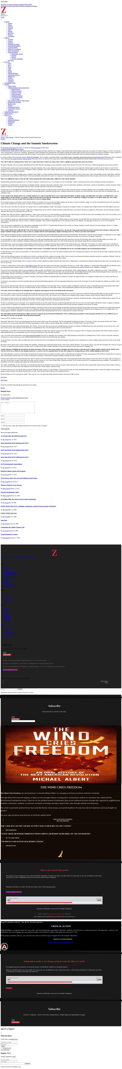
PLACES (7, 62)
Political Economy (16, 91)
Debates (10, 31)
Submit (20, 689)
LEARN (6, 84)
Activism (10, 39)
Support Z (11, 123)
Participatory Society (17, 54)
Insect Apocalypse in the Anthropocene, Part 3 (15, 443)
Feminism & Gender (13, 44)
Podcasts (10, 26)
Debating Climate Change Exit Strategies (13, 471)
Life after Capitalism (17, 59)
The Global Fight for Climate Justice (20, 159)
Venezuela (11, 79)
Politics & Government (14, 49)
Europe (10, 71)
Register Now (14, 1039)
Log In (3, 1046)
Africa (9, 63)
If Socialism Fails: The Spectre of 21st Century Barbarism (18, 499)
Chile (9, 68)
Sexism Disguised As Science (9, 534)
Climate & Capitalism (32, 157)
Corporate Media (12, 47)
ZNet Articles (9, 137)
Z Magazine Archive (13, 107)
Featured (10, 28)
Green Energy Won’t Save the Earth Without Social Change (19, 478)
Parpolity (14, 55)
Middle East (11, 76)
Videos (10, 25)
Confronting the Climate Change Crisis (12, 527)
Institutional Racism (17, 96)
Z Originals (11, 36)
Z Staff (10, 117)
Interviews (11, 33)
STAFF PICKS (8, 113)
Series (9, 30)
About (2, 624)
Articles (10, 23)
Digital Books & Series (14, 102)
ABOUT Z (7, 115)
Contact (10, 125)
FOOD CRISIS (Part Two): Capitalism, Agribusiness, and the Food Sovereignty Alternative (28, 506)
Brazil (9, 67)
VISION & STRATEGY (11, 112)
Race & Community (13, 51)
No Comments (36, 147)
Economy (10, 42)
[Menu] (1, 128)
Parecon (13, 57)
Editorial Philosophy (13, 120)
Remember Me (7, 1048)
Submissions (11, 121)
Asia (9, 65)
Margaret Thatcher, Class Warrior (11, 485)
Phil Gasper (12, 147)
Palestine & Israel (13, 73)
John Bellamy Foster (31, 265)
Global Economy (16, 94)
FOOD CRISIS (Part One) (9, 513)
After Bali (4, 520)
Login (13, 1056)
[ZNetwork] (3, 12)
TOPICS (6, 38)
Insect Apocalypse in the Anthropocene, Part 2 (15, 450)
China (9, 70)
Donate (3, 14)
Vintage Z (10, 110)
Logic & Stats (15, 99)
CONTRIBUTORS (10, 83)
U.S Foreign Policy (16, 97)
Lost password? (5, 1049)
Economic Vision (16, 92)
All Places (11, 81)
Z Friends (10, 118)
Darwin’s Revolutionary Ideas (10, 492)
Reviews (10, 34)
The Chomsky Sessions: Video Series (18, 100)
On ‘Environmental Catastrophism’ (11, 464)
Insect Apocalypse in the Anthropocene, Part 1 (15, 457)
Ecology (10, 41)
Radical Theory (15, 89)
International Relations (14, 46)
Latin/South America (14, 75)
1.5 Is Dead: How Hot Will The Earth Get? (14, 436)
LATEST (7, 22)
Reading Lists (12, 104)
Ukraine (10, 78)
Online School (12, 86)
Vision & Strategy (13, 52)
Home (2, 137)
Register (27, 1063)
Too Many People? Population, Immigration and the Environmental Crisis (83, 157)
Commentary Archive (14, 108)
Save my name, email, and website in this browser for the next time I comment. (25, 425)
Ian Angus (6, 147)
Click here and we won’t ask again (56, 913)
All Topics (11, 60)
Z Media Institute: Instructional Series (18, 88)
